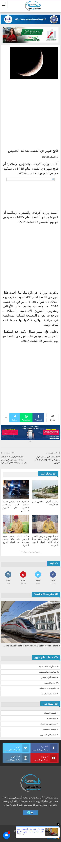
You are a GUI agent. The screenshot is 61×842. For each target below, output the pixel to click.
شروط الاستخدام (50, 713)
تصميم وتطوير (33, 834)
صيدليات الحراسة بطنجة (47, 672)
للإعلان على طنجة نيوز (48, 735)
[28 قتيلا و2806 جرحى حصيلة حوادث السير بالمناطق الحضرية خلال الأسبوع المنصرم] (16, 489)
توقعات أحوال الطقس (48, 677)
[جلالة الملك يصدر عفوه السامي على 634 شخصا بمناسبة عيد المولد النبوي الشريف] (16, 524)
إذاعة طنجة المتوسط (49, 694)
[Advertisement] (30, 113)
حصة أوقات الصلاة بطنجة (47, 667)
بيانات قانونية (51, 718)
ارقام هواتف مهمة (50, 683)
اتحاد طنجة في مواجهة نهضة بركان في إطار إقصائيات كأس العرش (47, 459)
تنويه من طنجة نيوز (49, 729)
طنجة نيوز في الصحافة (48, 724)
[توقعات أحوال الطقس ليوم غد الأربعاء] (45, 489)
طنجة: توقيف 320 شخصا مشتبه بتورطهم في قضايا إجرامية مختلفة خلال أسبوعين (14, 459)
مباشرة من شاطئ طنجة (47, 688)
